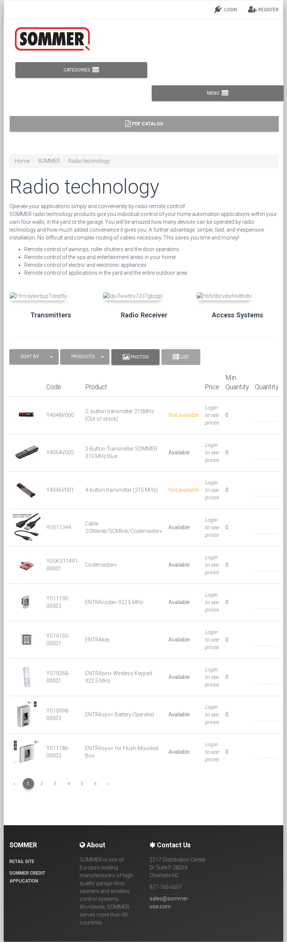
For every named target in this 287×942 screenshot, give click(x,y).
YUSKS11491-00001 (62, 564)
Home (22, 161)
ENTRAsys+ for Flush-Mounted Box (121, 752)
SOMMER (49, 161)
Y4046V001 (60, 490)
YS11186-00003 (58, 752)
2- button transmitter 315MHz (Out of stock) (119, 415)
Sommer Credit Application (27, 877)
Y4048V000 (60, 415)
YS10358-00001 (58, 677)
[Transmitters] (50, 296)
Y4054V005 (60, 452)
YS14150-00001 (58, 639)
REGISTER (268, 9)
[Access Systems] (237, 296)
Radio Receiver (144, 315)
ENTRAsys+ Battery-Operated (119, 714)
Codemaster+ (101, 565)
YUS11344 (58, 527)
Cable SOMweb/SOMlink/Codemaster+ (124, 527)
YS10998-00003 (58, 714)
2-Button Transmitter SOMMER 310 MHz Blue (121, 452)
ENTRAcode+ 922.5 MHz (114, 602)
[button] (34, 357)
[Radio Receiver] (144, 296)
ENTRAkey (97, 640)
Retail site (21, 861)
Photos (139, 357)
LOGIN (230, 9)
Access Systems (237, 315)
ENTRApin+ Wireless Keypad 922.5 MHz (118, 677)
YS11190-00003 (58, 602)
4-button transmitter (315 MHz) (121, 490)
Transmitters (50, 315)
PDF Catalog (147, 123)
